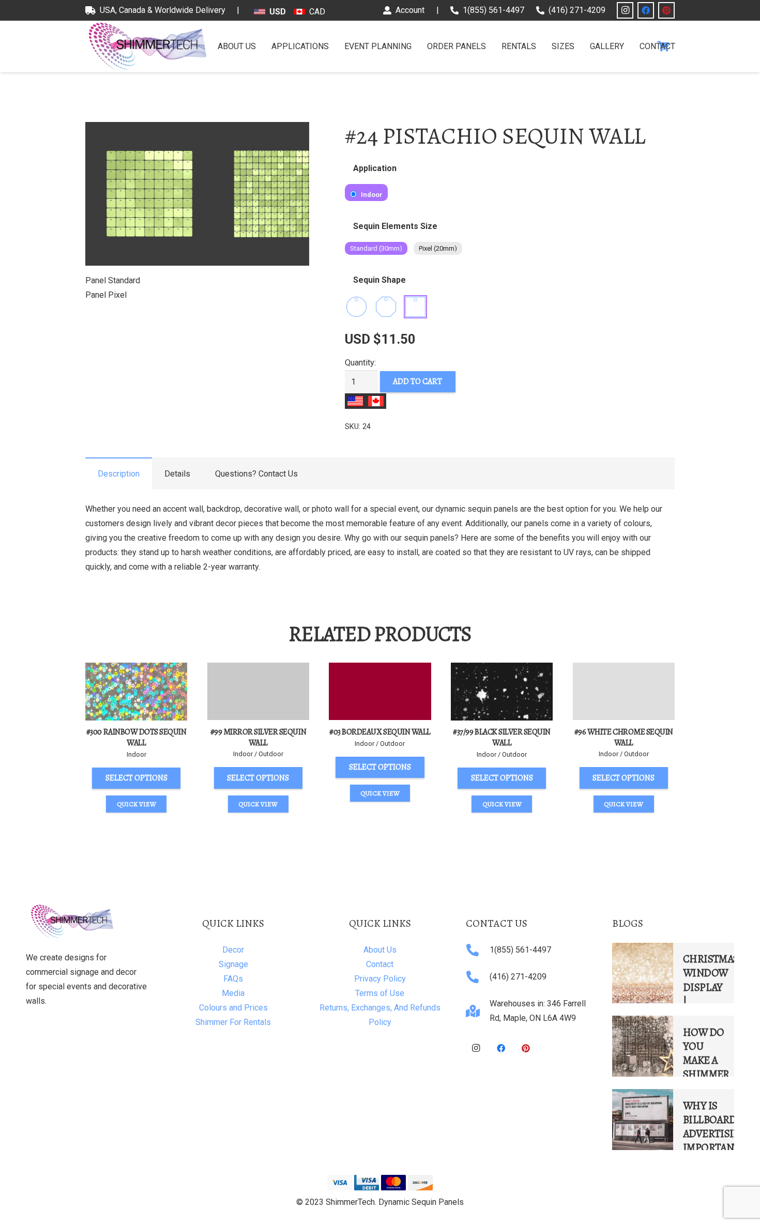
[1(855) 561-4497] (478, 950)
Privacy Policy (380, 979)
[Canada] (376, 401)
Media (233, 993)
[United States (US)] (355, 401)
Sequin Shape (379, 280)
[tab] (118, 473)
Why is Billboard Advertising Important (715, 1126)
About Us (380, 950)
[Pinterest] (666, 10)
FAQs (233, 979)
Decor (233, 950)
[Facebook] (645, 10)
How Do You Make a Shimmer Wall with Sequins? (706, 1074)
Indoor (371, 194)
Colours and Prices (233, 1008)
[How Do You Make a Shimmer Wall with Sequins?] (642, 1046)
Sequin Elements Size (395, 226)
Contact (379, 964)
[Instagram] (625, 10)
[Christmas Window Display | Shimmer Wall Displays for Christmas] (642, 973)
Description (119, 474)
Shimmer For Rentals (233, 1022)
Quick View (136, 804)
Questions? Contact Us (256, 474)
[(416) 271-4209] (478, 977)
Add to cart (417, 381)
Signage (233, 964)
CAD (317, 12)
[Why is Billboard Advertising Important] (642, 1119)
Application (375, 168)
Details (177, 474)
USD (277, 12)
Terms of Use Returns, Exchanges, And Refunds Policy (380, 1007)
